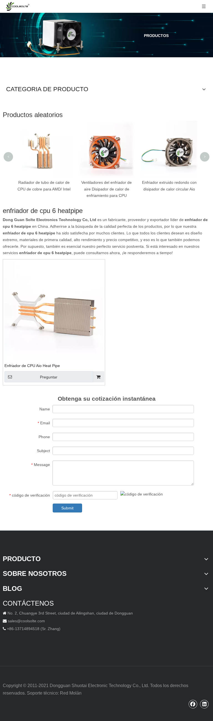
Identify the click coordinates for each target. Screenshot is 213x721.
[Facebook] (193, 704)
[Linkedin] (204, 704)
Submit (67, 508)
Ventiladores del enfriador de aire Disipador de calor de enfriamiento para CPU (106, 189)
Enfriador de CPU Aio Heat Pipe (32, 365)
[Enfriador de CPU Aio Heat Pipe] (53, 310)
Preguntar (48, 377)
